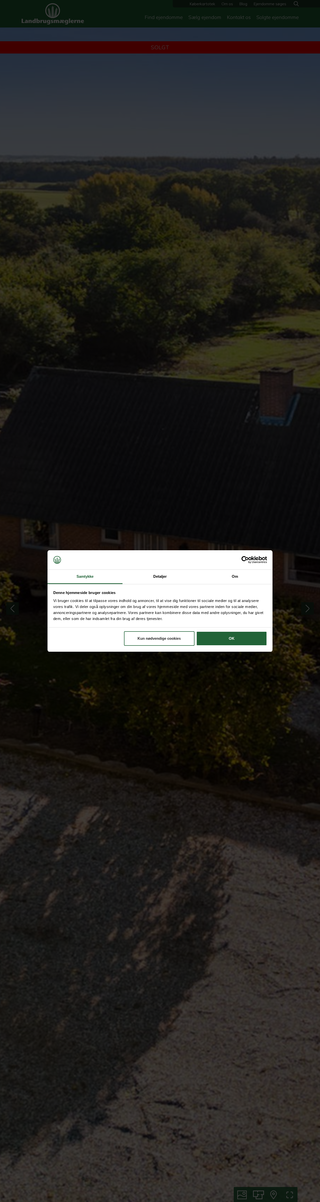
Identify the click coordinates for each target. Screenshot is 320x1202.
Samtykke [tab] (85, 576)
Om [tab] (235, 576)
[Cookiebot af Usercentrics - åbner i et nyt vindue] (245, 560)
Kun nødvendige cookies (159, 638)
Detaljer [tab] (160, 576)
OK (231, 638)
